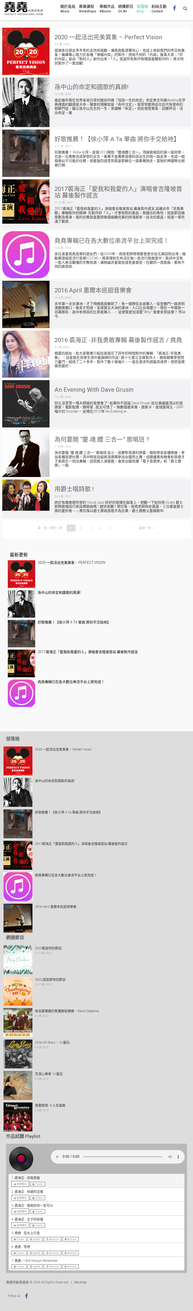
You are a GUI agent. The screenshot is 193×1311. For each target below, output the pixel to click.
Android (71, 1239)
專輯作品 (107, 8)
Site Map (80, 1282)
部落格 (142, 8)
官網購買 (21, 1184)
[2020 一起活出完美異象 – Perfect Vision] (26, 51)
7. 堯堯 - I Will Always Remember (34, 1260)
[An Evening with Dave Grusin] (26, 403)
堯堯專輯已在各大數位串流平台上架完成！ (112, 240)
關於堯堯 (67, 8)
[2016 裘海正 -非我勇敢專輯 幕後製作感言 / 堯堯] (26, 354)
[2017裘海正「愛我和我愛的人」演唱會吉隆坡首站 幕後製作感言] (26, 201)
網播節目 (125, 8)
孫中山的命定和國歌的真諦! (91, 87)
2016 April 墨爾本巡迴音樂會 (93, 290)
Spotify (36, 1239)
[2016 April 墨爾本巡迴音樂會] (26, 304)
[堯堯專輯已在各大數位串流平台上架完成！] (26, 255)
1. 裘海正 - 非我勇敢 (25, 1178)
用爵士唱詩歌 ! (74, 489)
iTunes (38, 1184)
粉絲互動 (159, 8)
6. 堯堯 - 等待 (20, 1247)
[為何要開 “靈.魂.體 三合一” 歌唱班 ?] (26, 453)
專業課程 (87, 8)
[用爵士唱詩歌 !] (26, 495)
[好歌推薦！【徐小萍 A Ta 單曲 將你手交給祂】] (26, 153)
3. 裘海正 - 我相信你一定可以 (32, 1205)
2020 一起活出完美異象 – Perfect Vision (108, 37)
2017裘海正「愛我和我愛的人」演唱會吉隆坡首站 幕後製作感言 (118, 192)
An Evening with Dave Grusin (94, 389)
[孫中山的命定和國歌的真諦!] (26, 102)
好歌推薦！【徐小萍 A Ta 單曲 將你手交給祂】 (117, 139)
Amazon (54, 1239)
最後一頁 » (146, 528)
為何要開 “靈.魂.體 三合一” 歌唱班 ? (102, 439)
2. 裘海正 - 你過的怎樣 (27, 1192)
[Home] (23, 8)
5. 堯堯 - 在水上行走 (25, 1233)
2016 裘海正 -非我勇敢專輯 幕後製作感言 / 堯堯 (118, 340)
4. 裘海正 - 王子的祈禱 (27, 1219)
